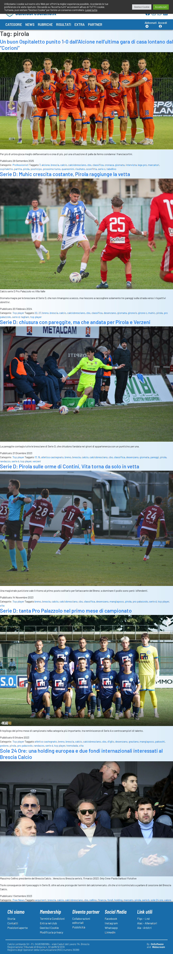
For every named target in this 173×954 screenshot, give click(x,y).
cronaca (109, 164)
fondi (110, 900)
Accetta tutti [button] (161, 7)
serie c (101, 168)
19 (39, 457)
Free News (19, 900)
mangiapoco (117, 601)
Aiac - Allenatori (147, 923)
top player (36, 316)
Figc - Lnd (143, 918)
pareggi (154, 457)
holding (118, 900)
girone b (132, 312)
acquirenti (40, 900)
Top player (18, 312)
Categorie (13, 24)
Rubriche (45, 24)
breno (45, 312)
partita (18, 168)
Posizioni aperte (17, 927)
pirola (26, 168)
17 (36, 457)
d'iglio (110, 741)
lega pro (142, 164)
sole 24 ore (157, 900)
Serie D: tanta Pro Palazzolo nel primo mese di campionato (66, 611)
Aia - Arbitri (144, 927)
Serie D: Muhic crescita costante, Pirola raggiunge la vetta (65, 174)
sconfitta (91, 168)
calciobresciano (77, 164)
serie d (16, 316)
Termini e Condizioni (52, 918)
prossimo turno (51, 168)
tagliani (25, 316)
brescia (55, 164)
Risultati (63, 24)
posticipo (36, 168)
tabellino (111, 168)
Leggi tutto (91, 9)
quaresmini (68, 168)
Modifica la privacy (51, 932)
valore (167, 900)
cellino (93, 900)
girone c (142, 312)
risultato (80, 168)
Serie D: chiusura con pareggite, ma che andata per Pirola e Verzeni (75, 322)
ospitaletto (6, 168)
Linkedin (110, 932)
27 (40, 312)
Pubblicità (78, 927)
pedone (4, 745)
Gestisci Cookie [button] (141, 7)
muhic (151, 312)
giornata (120, 164)
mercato (128, 900)
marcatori (153, 164)
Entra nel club (48, 923)
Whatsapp (111, 927)
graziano (134, 741)
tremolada (72, 745)
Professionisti (21, 164)
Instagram (111, 923)
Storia (11, 918)
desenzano (110, 312)
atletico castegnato (52, 457)
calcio (63, 164)
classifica (98, 164)
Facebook (111, 918)
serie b (146, 900)
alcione (46, 164)
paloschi (160, 741)
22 (36, 312)
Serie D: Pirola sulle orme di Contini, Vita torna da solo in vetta (69, 466)
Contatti (12, 923)
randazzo (5, 461)
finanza (102, 900)
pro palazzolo (140, 601)
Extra (80, 24)
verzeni (37, 461)
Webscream (158, 946)
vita (2, 605)
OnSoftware (157, 944)
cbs (89, 164)
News (29, 24)
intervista (131, 164)
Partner (95, 24)
